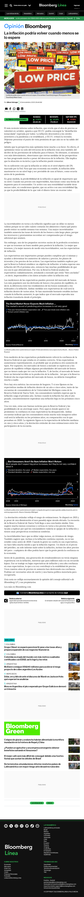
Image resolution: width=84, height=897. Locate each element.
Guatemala (47, 854)
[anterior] (6, 600)
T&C (45, 872)
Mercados (7, 866)
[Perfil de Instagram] (21, 826)
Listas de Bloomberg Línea (12, 878)
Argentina (47, 833)
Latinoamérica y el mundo (52, 828)
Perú (45, 841)
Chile (45, 839)
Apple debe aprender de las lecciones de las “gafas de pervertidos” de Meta (23, 601)
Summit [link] (51, 13)
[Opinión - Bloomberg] (42, 26)
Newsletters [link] (28, 13)
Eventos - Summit (49, 880)
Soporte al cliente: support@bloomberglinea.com (59, 886)
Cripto (6, 872)
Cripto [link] (61, 13)
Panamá (46, 845)
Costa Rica (47, 849)
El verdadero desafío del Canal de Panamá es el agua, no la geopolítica (60, 601)
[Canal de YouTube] (16, 826)
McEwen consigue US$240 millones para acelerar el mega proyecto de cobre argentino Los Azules (32, 668)
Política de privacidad (50, 866)
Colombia (47, 835)
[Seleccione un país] (30, 5)
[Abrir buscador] (11, 5)
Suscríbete (47, 864)
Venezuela (47, 837)
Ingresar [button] (77, 5)
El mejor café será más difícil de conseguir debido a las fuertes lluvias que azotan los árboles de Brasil (33, 757)
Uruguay (46, 847)
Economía (7, 864)
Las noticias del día (37, 803)
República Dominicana (51, 853)
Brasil (45, 830)
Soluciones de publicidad (52, 888)
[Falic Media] (77, 8)
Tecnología (47, 870)
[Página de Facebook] (6, 826)
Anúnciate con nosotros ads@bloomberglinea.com (60, 884)
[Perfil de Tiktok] (32, 826)
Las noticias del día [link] (13, 13)
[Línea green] (42, 728)
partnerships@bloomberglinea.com (55, 882)
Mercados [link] (40, 13)
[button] (6, 108)
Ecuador (46, 843)
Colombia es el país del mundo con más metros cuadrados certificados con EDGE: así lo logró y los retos (32, 658)
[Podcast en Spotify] (37, 826)
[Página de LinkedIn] (27, 826)
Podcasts (7, 876)
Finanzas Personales (10, 874)
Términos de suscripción (51, 868)
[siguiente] (78, 600)
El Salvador (47, 851)
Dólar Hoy (7, 868)
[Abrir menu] (6, 5)
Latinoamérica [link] (73, 13)
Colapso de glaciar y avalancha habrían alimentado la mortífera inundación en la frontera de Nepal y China (34, 741)
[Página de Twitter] (11, 826)
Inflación (49, 803)
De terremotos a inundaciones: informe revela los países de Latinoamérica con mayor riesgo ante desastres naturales (32, 765)
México (46, 831)
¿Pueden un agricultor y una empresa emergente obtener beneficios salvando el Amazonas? (31, 749)
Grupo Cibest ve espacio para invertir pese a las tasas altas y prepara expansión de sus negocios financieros (33, 648)
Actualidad (7, 870)
